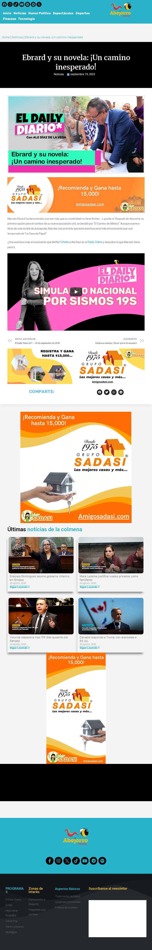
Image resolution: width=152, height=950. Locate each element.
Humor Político (39, 13)
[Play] (76, 291)
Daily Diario (95, 242)
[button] (99, 392)
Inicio (7, 13)
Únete (65, 242)
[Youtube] (21, 4)
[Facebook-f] (49, 860)
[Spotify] (33, 4)
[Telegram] (27, 4)
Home (6, 37)
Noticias (20, 13)
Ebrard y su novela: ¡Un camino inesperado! (54, 37)
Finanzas (9, 19)
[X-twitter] (39, 4)
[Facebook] (4, 4)
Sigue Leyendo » (20, 587)
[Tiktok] (15, 4)
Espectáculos (63, 13)
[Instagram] (10, 4)
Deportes (83, 13)
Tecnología (26, 19)
